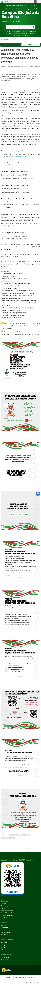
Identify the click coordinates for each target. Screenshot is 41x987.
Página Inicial (25, 834)
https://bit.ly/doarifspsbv (17, 156)
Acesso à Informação (7, 915)
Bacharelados (5, 928)
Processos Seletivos (7, 910)
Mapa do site (31, 5)
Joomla (33, 977)
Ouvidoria (25, 35)
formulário (7, 165)
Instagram (4, 945)
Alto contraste (21, 5)
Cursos (25, 31)
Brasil (6, 1)
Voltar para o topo (33, 849)
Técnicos (3, 925)
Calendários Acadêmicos (20, 33)
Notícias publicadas (14, 834)
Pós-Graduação (5, 932)
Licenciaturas (5, 930)
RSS (2, 949)
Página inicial (5, 39)
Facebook (4, 942)
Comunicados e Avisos (8, 837)
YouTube (3, 947)
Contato (8, 31)
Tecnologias (4, 934)
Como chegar (17, 31)
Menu (31, 45)
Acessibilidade (10, 5)
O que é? (3, 896)
